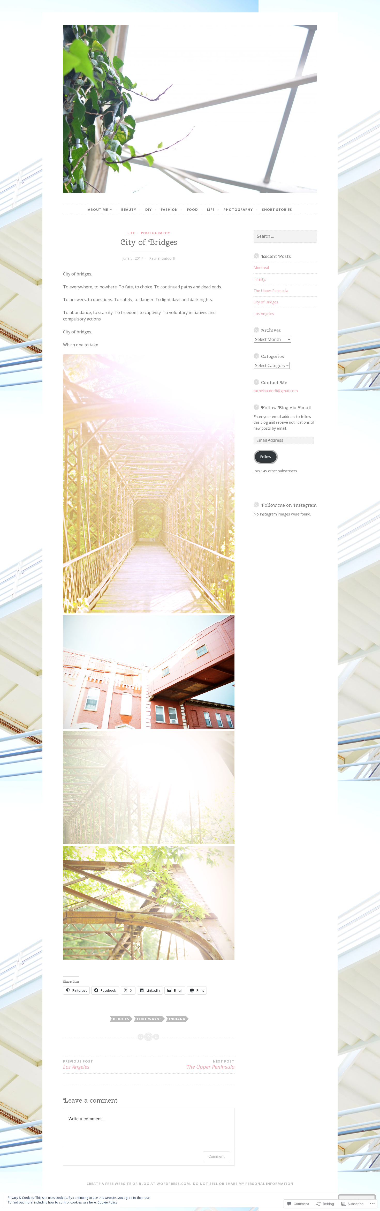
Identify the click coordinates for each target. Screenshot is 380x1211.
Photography (238, 209)
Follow (265, 456)
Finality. (260, 279)
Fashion (169, 209)
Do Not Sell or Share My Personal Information (243, 1183)
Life (211, 209)
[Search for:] (285, 236)
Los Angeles (264, 313)
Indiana (177, 1018)
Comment (216, 1156)
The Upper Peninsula (210, 1064)
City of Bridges (266, 302)
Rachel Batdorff (162, 258)
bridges (121, 1018)
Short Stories (277, 209)
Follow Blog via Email (286, 407)
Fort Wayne (149, 1018)
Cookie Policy (107, 1202)
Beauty (128, 209)
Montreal (261, 267)
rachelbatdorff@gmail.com (276, 390)
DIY (148, 209)
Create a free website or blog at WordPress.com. (139, 1183)
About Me (98, 209)
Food (192, 209)
